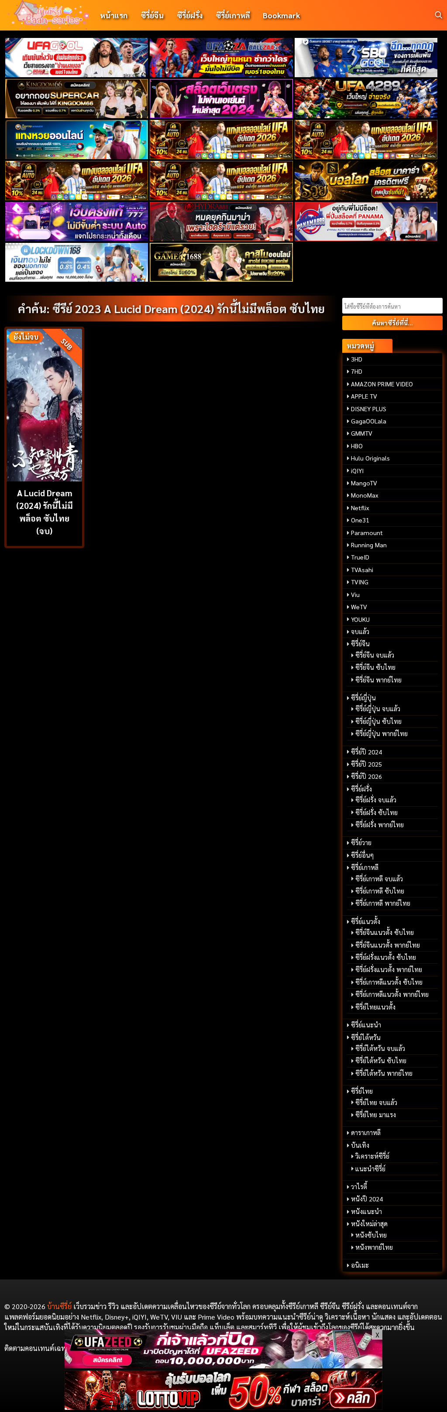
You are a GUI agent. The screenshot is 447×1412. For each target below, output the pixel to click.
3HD (356, 359)
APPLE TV (364, 396)
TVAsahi (362, 569)
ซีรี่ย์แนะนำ (366, 1025)
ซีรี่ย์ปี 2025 (366, 764)
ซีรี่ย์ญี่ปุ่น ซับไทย (378, 721)
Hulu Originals (370, 458)
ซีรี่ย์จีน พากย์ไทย (378, 680)
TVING (359, 582)
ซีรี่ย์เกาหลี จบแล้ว (379, 879)
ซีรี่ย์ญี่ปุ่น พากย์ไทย (381, 733)
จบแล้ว (360, 631)
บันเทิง (360, 1145)
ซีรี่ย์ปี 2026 (366, 776)
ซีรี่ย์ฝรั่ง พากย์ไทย (379, 825)
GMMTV (361, 433)
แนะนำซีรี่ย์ (370, 1169)
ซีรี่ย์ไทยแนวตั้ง (375, 1007)
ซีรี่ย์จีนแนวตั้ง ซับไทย (384, 932)
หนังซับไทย (371, 1235)
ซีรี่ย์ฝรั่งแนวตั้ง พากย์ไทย (388, 969)
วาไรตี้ (359, 1186)
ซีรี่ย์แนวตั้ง (365, 921)
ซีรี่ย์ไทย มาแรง (375, 1115)
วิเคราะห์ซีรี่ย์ (372, 1156)
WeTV (359, 607)
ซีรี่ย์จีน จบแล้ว (374, 655)
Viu (355, 594)
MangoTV (364, 483)
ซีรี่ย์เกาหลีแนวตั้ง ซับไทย (389, 982)
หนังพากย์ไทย (374, 1247)
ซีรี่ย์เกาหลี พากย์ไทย (382, 903)
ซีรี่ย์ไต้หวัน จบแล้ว (380, 1048)
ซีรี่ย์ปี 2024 (366, 752)
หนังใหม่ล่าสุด (369, 1224)
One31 (360, 520)
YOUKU (360, 619)
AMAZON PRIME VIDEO (382, 384)
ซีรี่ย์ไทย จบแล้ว (376, 1102)
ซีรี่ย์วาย (361, 842)
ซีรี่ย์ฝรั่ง (190, 15)
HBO (357, 446)
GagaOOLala (368, 421)
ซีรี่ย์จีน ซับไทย (375, 667)
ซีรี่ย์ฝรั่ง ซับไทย (376, 812)
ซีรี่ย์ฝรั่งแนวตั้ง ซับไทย (385, 957)
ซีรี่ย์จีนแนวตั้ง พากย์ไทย (387, 945)
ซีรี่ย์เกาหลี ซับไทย (379, 891)
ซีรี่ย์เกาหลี (233, 15)
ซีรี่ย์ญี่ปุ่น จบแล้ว (377, 709)
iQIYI (357, 470)
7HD (356, 371)
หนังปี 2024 (367, 1199)
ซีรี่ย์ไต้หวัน (366, 1037)
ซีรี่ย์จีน (152, 15)
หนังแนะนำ (366, 1211)
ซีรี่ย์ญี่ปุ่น (363, 698)
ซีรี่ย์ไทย (362, 1091)
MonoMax (364, 495)
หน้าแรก (113, 15)
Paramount (367, 532)
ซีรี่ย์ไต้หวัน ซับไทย (380, 1060)
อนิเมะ (360, 1265)
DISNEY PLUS (368, 409)
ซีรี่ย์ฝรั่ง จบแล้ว (375, 800)
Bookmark (281, 15)
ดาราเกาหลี (366, 1132)
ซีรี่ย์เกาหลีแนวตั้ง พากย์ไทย (392, 994)
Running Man (369, 545)
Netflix (360, 508)
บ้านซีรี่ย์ (59, 1306)
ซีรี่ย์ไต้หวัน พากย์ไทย (384, 1073)
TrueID (360, 557)
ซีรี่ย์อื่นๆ (362, 855)
